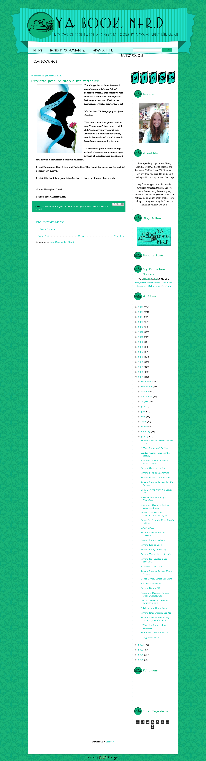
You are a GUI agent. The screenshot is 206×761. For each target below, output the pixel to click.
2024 (141, 317)
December (146, 381)
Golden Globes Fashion (153, 540)
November (147, 386)
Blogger (110, 741)
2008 (141, 659)
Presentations (103, 50)
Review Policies (132, 55)
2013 (141, 372)
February (146, 431)
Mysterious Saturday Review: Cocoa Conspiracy (155, 594)
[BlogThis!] (116, 204)
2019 (141, 342)
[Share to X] (119, 204)
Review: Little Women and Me (156, 613)
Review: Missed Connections (155, 477)
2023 (141, 322)
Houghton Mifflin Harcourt (67, 206)
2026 (141, 307)
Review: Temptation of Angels (156, 554)
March (144, 426)
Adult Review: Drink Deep (154, 608)
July (143, 406)
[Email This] (113, 204)
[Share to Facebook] (122, 204)
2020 (141, 337)
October (145, 391)
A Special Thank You (151, 566)
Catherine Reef (47, 206)
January (145, 436)
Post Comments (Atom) (62, 242)
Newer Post (43, 236)
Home (37, 50)
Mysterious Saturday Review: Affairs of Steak (155, 506)
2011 (140, 645)
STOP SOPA (147, 528)
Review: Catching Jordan (153, 468)
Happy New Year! (150, 637)
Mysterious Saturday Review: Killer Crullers (155, 462)
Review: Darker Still (150, 588)
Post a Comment (48, 229)
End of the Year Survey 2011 (155, 632)
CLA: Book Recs (45, 61)
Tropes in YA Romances (67, 50)
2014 (141, 367)
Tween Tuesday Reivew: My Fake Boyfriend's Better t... (155, 619)
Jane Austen (85, 206)
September (147, 396)
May (143, 416)
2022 (141, 327)
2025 (141, 312)
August (145, 401)
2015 (141, 362)
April (144, 421)
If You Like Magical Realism (154, 448)
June (143, 411)
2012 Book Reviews (151, 583)
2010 (141, 650)
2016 (141, 357)
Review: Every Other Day (153, 549)
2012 (141, 377)
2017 (141, 352)
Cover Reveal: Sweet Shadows (156, 579)
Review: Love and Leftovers (155, 473)
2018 (141, 347)
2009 (141, 655)
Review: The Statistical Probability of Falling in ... (154, 514)
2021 (141, 332)
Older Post (119, 236)
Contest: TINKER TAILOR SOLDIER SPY (154, 602)
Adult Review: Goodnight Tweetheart (153, 499)
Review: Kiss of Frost (151, 545)
